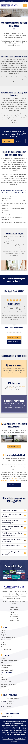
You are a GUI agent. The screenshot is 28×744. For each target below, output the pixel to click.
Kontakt (3, 644)
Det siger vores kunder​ (8, 637)
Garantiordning (6, 640)
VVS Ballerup (14, 607)
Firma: (3, 698)
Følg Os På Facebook (15, 401)
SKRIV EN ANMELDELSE (13, 342)
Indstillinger (14, 741)
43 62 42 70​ (15, 478)
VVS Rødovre (14, 616)
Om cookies (4, 647)
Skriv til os (16, 383)
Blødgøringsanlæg (6, 665)
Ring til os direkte (15, 365)
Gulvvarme (4, 667)
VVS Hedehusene (14, 611)
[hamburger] (25, 5)
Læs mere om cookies (19, 734)
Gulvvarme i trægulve (7, 670)
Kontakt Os (18, 141)
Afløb (3, 658)
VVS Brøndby (14, 609)
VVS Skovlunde (14, 618)
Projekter (4, 635)
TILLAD (7, 738)
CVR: (2, 707)
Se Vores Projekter (13, 446)
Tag (2, 677)
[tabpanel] (14, 312)
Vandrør (3, 686)
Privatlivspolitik (6, 649)
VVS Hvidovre (14, 614)
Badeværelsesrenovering (9, 660)
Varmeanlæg (5, 689)
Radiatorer (4, 675)
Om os (3, 632)
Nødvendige (20, 738)
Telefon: (3, 716)
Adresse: (3, 701)
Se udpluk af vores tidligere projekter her (14, 279)
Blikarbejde (4, 663)
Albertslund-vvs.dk (13, 601)
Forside (3, 630)
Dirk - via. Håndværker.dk (14, 327)
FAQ (2, 642)
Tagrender (4, 679)
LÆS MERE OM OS (7, 141)
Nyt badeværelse (6, 672)
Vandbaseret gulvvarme (8, 684)
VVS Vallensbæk (14, 620)
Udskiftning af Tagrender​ (9, 682)
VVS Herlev (14, 612)
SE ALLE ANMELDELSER (13, 337)
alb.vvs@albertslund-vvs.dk (7, 1)
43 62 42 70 (24, 1)
